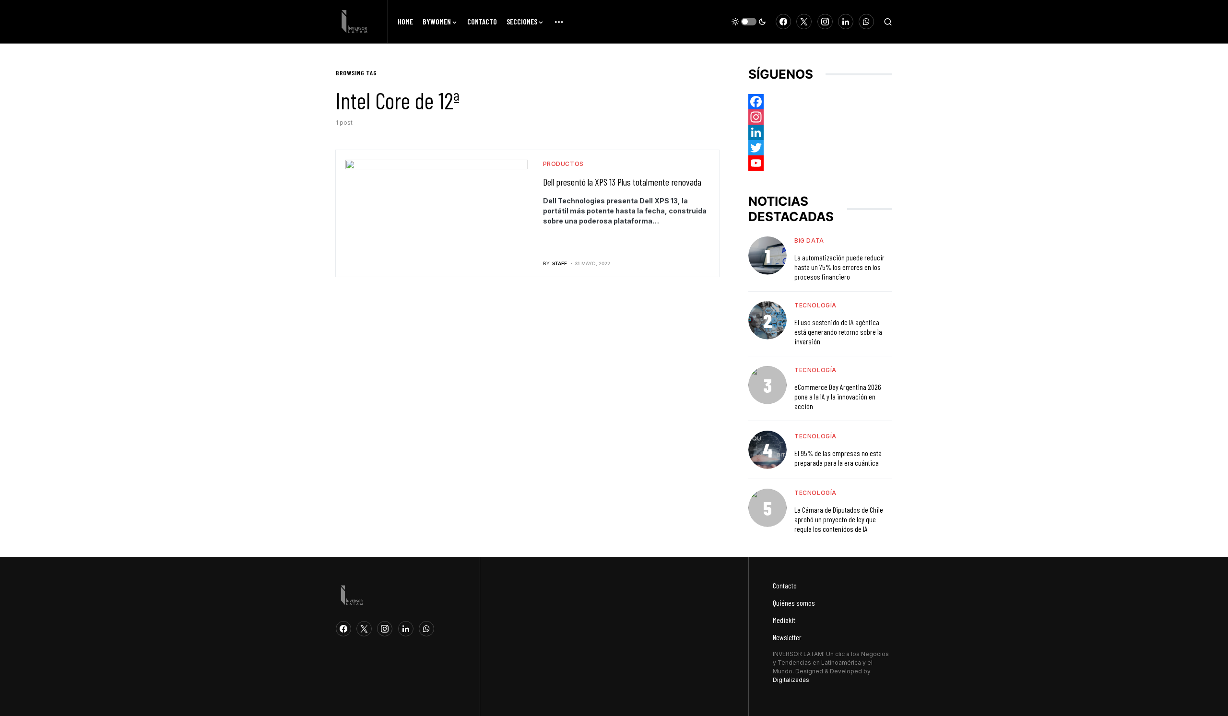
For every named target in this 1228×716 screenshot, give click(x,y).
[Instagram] (825, 21)
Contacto (785, 585)
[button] (749, 21)
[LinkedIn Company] (820, 132)
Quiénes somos (794, 602)
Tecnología (815, 305)
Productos (563, 163)
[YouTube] (820, 163)
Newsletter (787, 637)
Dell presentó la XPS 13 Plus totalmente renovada (622, 182)
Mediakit (784, 619)
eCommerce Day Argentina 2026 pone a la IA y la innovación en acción (837, 396)
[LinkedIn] (845, 21)
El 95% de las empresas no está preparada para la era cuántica (838, 457)
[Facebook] (783, 21)
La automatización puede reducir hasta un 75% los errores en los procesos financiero (839, 267)
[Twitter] (804, 21)
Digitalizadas (791, 679)
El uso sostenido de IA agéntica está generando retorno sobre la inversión (838, 331)
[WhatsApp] (866, 21)
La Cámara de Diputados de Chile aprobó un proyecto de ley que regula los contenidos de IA (838, 519)
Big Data (809, 240)
